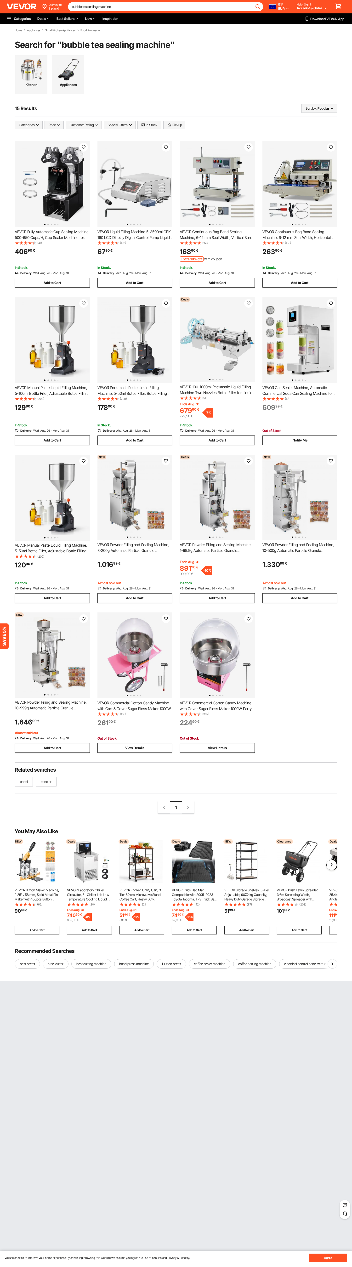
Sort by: (311, 108)
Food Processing (90, 30)
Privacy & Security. (179, 1258)
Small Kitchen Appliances (60, 30)
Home (18, 30)
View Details (134, 748)
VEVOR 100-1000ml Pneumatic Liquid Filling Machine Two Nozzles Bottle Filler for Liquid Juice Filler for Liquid (216, 393)
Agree (328, 1258)
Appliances (33, 30)
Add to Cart (52, 283)
